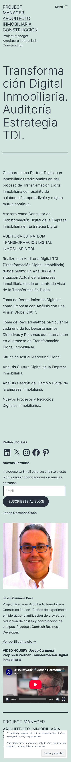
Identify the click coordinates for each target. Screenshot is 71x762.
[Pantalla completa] (63, 699)
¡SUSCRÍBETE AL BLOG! (25, 501)
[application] (35, 684)
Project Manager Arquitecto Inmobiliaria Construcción (20, 18)
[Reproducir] (7, 699)
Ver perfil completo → (19, 641)
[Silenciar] (58, 699)
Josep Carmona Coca (18, 598)
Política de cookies (35, 746)
